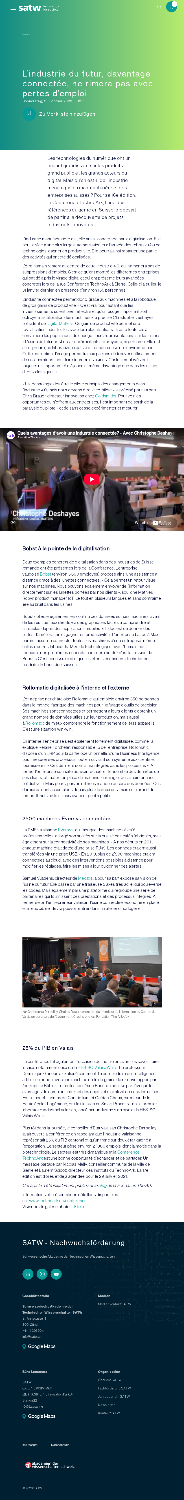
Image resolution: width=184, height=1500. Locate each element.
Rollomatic (35, 723)
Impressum (30, 1445)
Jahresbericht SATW (114, 1397)
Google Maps (42, 1346)
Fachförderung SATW (114, 1388)
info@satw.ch (32, 1337)
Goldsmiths (106, 396)
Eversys (65, 829)
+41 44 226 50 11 (33, 1331)
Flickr (79, 1206)
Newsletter (106, 1405)
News (26, 34)
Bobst (45, 574)
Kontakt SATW (109, 1413)
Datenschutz (60, 1445)
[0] (173, 8)
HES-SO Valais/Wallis (97, 1067)
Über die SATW (109, 1380)
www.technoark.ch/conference (58, 1200)
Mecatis (85, 878)
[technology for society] (31, 7)
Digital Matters (60, 323)
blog (102, 1185)
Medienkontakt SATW (114, 1304)
